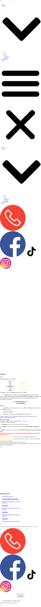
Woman (29, 416)
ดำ (33, 416)
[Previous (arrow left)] (0, 606)
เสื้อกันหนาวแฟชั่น (18, 416)
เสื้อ (4, 52)
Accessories (6, 200)
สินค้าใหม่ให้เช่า (5, 59)
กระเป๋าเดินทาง (6, 56)
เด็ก (4, 196)
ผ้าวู (8, 416)
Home (3, 4)
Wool (32, 416)
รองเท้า (5, 55)
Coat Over (6, 416)
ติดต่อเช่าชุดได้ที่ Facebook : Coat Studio (13, 501)
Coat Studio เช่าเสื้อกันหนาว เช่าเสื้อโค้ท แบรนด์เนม (11, 600)
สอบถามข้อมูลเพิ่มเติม (20, 403)
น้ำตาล (35, 416)
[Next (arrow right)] (1, 606)
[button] (20, 104)
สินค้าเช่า (11, 416)
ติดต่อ (3, 60)
